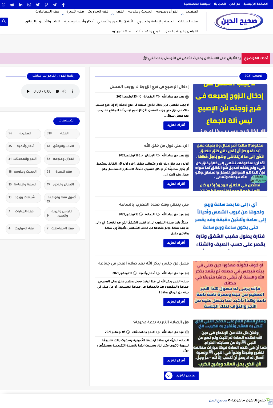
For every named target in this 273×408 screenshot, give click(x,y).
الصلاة (150, 214)
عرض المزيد (185, 376)
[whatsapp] (3, 4)
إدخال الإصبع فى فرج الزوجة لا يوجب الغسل (149, 87)
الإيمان (150, 155)
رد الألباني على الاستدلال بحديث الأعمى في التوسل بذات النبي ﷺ (192, 58)
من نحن (234, 4)
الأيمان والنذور (60, 185)
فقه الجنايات (188, 22)
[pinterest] (46, 4)
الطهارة (149, 97)
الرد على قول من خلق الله (166, 146)
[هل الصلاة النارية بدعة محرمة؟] (230, 344)
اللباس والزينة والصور (181, 32)
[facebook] (63, 4)
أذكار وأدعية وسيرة (79, 22)
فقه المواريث (98, 12)
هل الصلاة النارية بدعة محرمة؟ (161, 323)
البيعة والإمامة (22, 185)
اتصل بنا (220, 4)
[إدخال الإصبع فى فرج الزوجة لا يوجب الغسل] (230, 108)
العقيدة (192, 12)
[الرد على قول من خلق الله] (230, 167)
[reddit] (12, 4)
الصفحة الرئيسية (255, 4)
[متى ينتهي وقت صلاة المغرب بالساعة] (230, 226)
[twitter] (37, 4)
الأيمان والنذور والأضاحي (115, 22)
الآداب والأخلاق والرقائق (43, 22)
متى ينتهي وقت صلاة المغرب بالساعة (154, 205)
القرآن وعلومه (167, 12)
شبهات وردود (122, 32)
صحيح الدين (218, 401)
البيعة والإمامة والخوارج (155, 22)
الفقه (120, 12)
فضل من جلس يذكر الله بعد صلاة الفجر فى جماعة (143, 264)
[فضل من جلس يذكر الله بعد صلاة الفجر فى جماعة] (230, 285)
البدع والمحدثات (148, 32)
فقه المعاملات (47, 12)
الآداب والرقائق (60, 146)
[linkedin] (20, 4)
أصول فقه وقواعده (61, 199)
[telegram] (54, 4)
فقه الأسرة (75, 12)
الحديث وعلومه (140, 12)
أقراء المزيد (176, 125)
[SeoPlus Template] (269, 401)
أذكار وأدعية (147, 273)
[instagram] (29, 4)
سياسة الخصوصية (197, 4)
